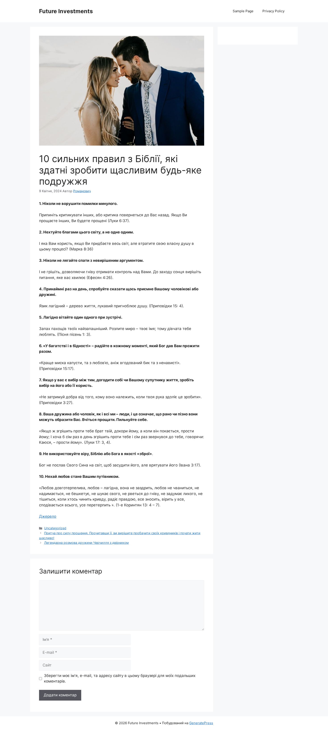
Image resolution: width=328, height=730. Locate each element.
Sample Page (243, 11)
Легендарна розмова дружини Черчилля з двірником (86, 542)
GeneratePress (201, 723)
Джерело (47, 516)
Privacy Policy (273, 11)
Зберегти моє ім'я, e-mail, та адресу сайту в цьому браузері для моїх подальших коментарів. (119, 678)
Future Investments (66, 11)
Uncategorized (55, 528)
